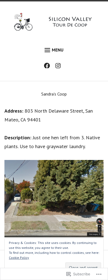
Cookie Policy (19, 257)
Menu (57, 50)
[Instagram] (59, 67)
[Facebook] (48, 67)
